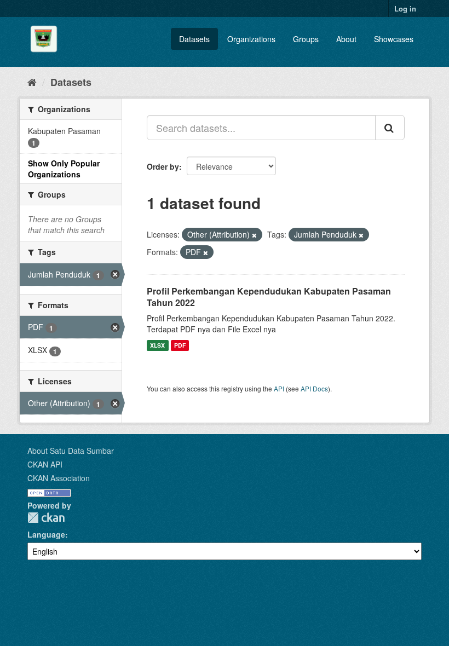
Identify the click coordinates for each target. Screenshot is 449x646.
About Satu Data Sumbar (70, 450)
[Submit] (390, 127)
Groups (306, 38)
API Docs (314, 388)
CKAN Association (58, 477)
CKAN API (44, 464)
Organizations (251, 38)
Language (46, 534)
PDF (180, 345)
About (346, 38)
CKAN (46, 517)
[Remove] (254, 234)
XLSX (157, 345)
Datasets (194, 38)
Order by (163, 166)
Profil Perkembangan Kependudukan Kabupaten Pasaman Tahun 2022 (269, 297)
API (279, 388)
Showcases (393, 38)
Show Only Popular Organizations (64, 169)
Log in (405, 8)
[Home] (32, 81)
